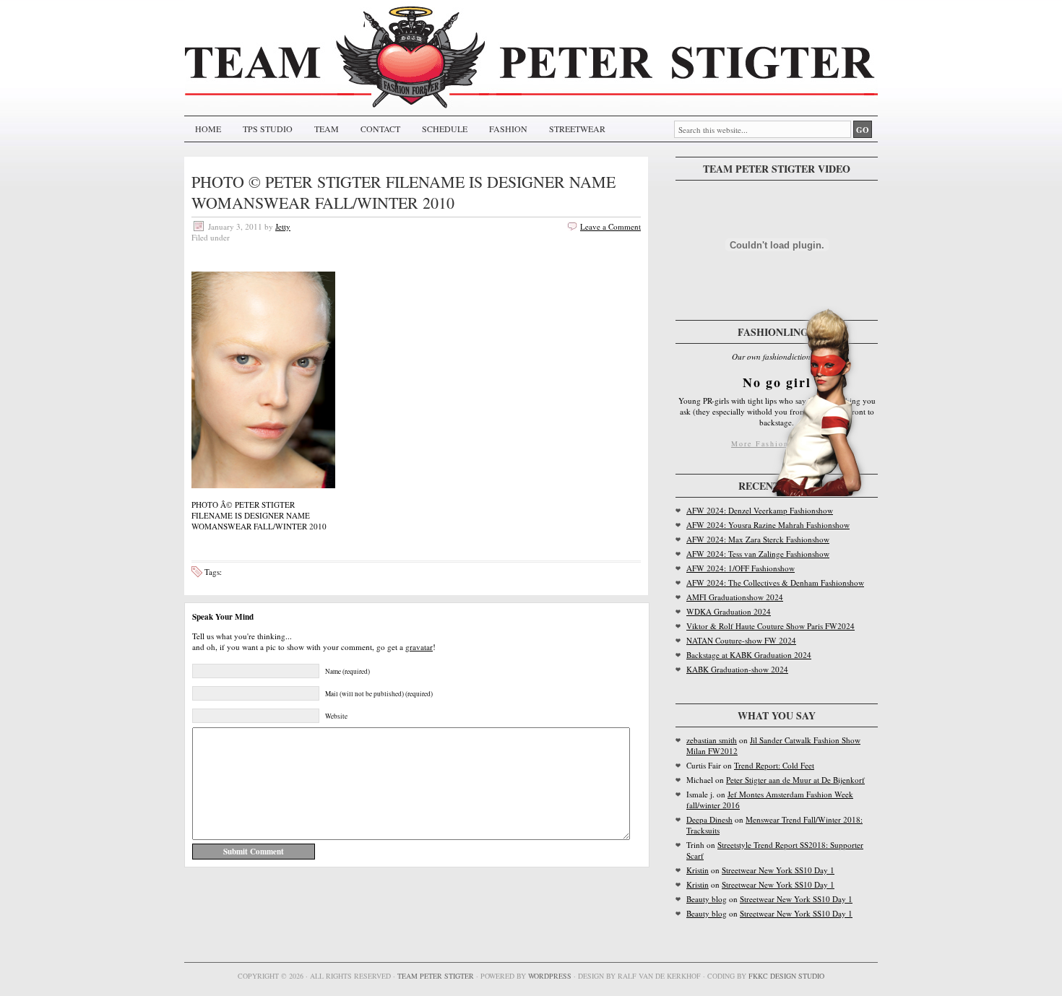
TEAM (326, 128)
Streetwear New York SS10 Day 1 (778, 870)
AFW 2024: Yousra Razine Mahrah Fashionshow (768, 524)
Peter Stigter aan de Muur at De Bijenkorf (795, 779)
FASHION (508, 128)
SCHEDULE (444, 128)
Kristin (697, 870)
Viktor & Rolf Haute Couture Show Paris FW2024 (770, 625)
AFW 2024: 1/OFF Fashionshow (740, 568)
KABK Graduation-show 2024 (737, 669)
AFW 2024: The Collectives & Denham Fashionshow (775, 582)
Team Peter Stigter (435, 976)
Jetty (282, 226)
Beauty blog (706, 898)
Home (208, 128)
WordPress (549, 976)
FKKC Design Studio (786, 976)
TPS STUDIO (268, 128)
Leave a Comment (610, 226)
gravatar (419, 646)
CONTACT (380, 128)
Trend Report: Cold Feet (774, 765)
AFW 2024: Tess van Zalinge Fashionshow (757, 553)
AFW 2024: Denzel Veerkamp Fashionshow (759, 510)
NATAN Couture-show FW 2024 (741, 640)
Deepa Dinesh (709, 819)
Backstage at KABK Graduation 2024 (748, 654)
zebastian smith (711, 740)
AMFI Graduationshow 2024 (734, 597)
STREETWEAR (577, 128)
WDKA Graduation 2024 (728, 611)
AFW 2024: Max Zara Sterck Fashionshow (757, 539)
